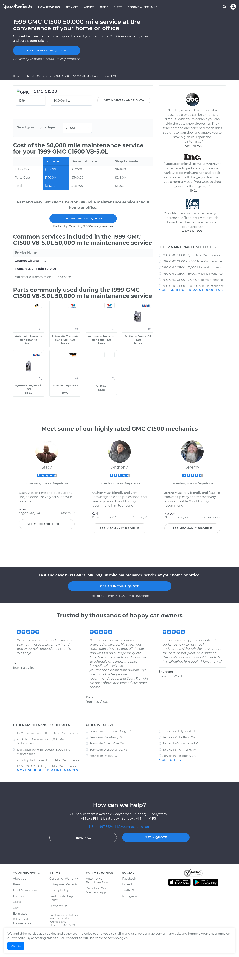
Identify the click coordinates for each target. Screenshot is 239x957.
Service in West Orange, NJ (108, 749)
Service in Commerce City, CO (110, 731)
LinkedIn (128, 884)
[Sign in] (233, 7)
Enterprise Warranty (63, 884)
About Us (19, 878)
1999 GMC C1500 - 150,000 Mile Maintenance (193, 286)
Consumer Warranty (63, 878)
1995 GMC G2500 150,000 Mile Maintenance (47, 766)
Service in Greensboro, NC (180, 743)
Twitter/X (128, 890)
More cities (170, 760)
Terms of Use (58, 906)
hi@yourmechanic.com (132, 826)
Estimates (20, 913)
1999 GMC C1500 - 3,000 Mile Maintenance (191, 255)
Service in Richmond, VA (179, 749)
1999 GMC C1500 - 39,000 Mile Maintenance (192, 273)
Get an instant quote (46, 50)
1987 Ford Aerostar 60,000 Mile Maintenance (48, 733)
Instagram (129, 896)
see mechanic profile (46, 524)
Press (17, 884)
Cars (16, 907)
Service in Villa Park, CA (178, 737)
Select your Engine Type (36, 127)
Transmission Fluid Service (35, 269)
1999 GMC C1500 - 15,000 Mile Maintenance (192, 261)
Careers (18, 896)
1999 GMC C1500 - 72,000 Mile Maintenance (192, 279)
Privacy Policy (59, 890)
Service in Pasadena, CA (179, 755)
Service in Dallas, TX (103, 755)
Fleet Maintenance (26, 890)
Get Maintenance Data (124, 100)
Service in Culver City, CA (107, 743)
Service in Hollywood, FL (179, 731)
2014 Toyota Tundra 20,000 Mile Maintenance (48, 760)
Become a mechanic (142, 7)
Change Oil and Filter (31, 260)
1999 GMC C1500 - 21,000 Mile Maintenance (192, 267)
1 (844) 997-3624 (101, 826)
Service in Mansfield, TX (106, 737)
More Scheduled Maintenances (190, 290)
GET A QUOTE (156, 837)
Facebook (129, 878)
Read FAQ (83, 837)
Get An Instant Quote (83, 218)
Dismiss (15, 945)
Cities (17, 902)
